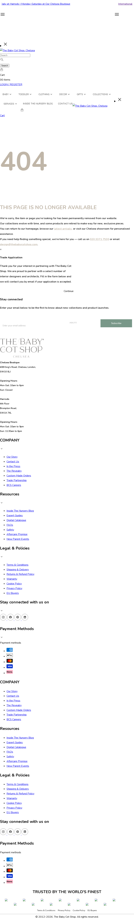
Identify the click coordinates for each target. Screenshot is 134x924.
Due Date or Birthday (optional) (55, 872)
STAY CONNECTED (67, 890)
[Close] (97, 818)
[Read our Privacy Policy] (94, 906)
